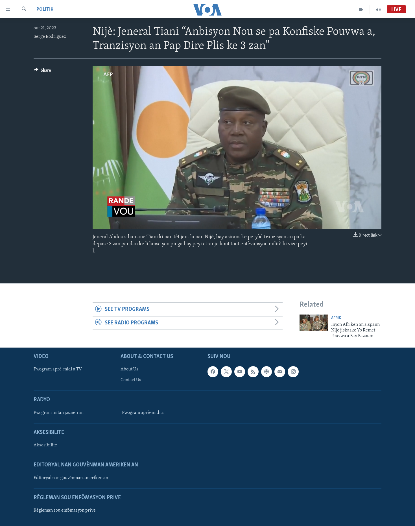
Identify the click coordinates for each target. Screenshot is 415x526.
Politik (44, 9)
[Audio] (378, 9)
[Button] (42, 71)
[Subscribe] (279, 371)
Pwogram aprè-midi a (143, 412)
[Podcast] (266, 371)
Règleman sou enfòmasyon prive (65, 510)
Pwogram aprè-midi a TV (58, 369)
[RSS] (253, 371)
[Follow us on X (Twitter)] (226, 371)
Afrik (336, 318)
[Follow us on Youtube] (239, 371)
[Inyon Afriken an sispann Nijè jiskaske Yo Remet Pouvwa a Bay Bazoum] (314, 323)
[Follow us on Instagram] (293, 371)
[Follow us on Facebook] (212, 371)
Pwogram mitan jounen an (59, 412)
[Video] (361, 9)
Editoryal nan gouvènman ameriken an (71, 477)
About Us (129, 369)
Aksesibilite (45, 445)
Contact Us (131, 380)
